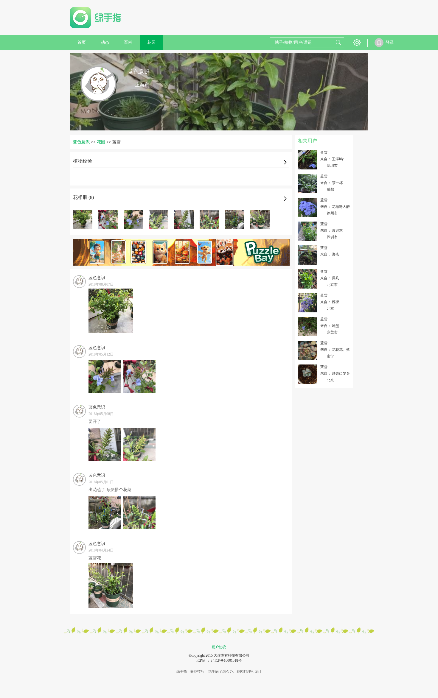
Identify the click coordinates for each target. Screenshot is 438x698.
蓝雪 (323, 152)
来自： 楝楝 (329, 302)
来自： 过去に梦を (335, 373)
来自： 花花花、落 (335, 350)
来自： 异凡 (329, 278)
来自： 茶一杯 (331, 183)
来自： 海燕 (329, 254)
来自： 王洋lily (332, 159)
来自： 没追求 (331, 230)
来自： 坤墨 (329, 326)
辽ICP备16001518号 (226, 660)
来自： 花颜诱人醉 (335, 207)
